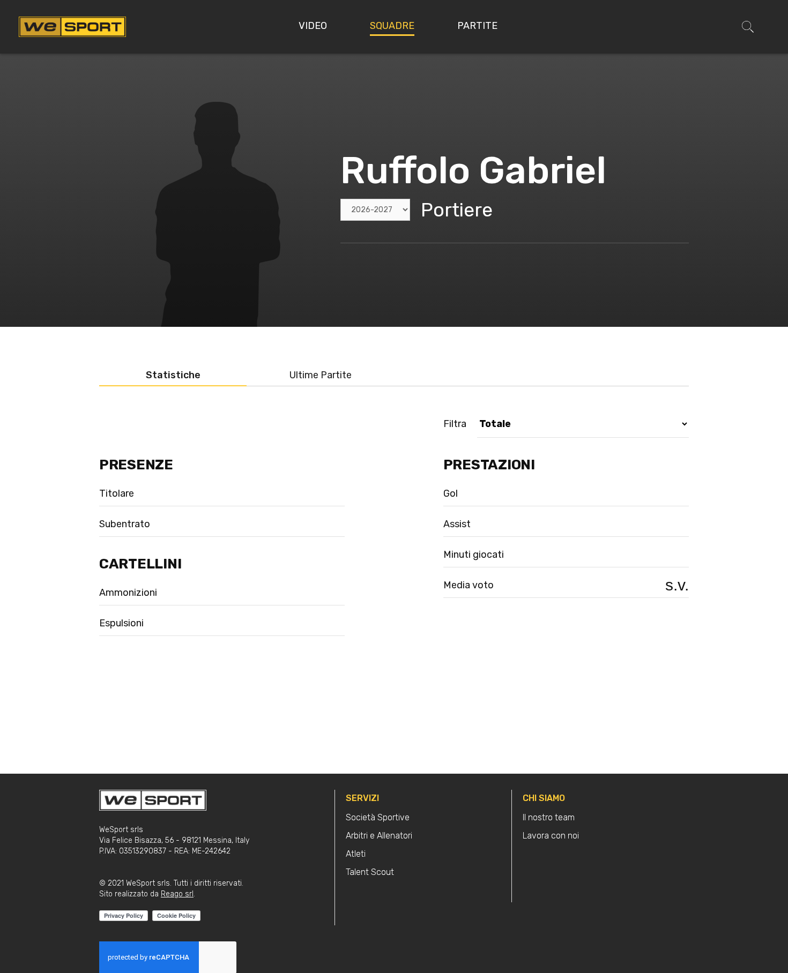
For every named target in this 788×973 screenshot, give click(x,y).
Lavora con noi (551, 835)
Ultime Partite (320, 375)
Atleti (356, 854)
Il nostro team (549, 817)
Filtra (454, 424)
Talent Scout (370, 872)
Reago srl (177, 894)
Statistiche (173, 375)
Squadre (392, 26)
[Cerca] (748, 27)
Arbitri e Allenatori (379, 835)
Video (313, 26)
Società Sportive (378, 817)
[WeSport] (72, 26)
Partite (477, 26)
